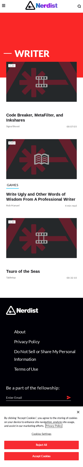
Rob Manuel (13, 205)
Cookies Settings (41, 434)
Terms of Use (26, 369)
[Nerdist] (41, 6)
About (20, 331)
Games (12, 185)
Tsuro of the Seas (23, 271)
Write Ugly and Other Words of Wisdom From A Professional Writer (40, 196)
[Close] (78, 412)
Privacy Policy (27, 341)
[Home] (22, 313)
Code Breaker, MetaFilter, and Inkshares (34, 118)
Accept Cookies (41, 456)
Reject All (41, 444)
